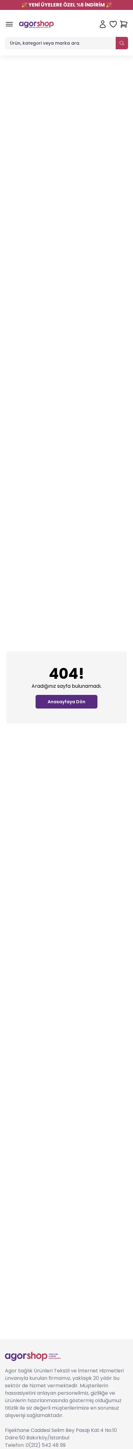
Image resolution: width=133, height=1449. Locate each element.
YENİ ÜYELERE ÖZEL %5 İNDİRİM (66, 4)
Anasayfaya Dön (66, 702)
